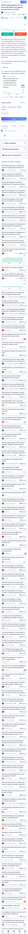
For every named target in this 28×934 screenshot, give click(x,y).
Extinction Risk (11, 107)
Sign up (24, 2)
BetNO (20, 34)
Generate (22, 102)
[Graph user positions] (11, 17)
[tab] (4, 126)
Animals (19, 107)
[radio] (15, 17)
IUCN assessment (6, 63)
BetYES (6, 34)
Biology (4, 107)
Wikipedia (5, 67)
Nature (4, 109)
